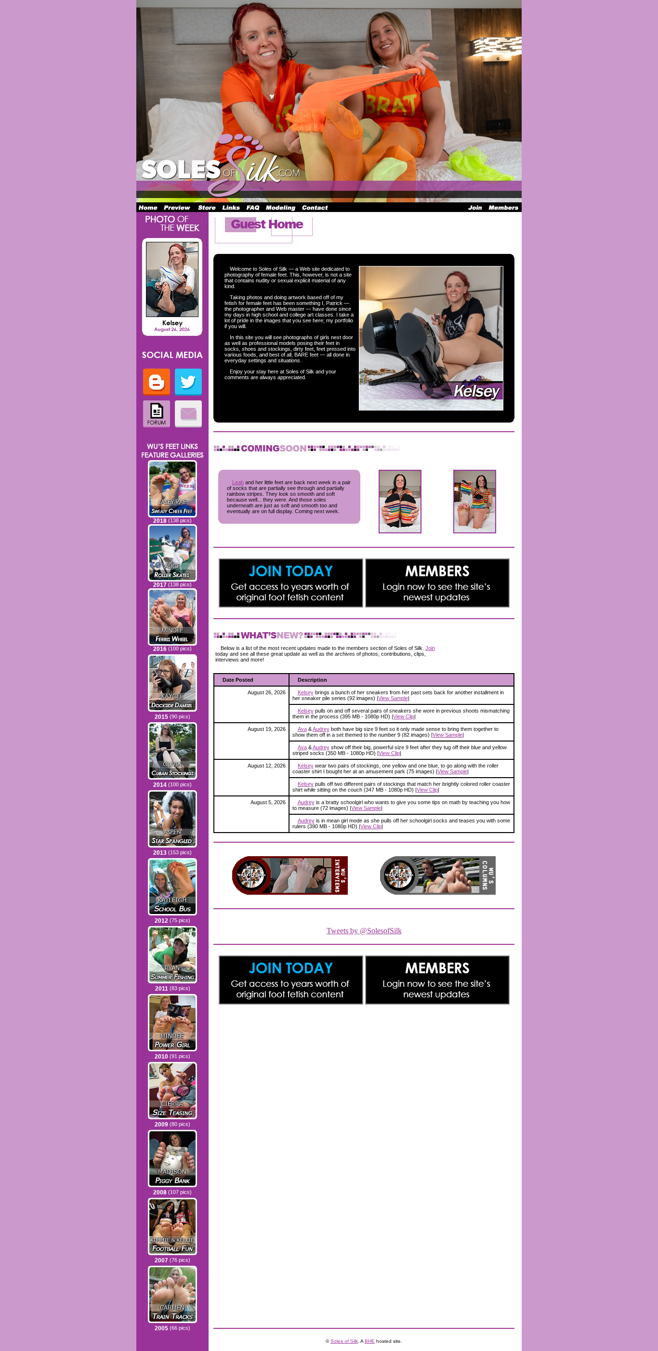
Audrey (321, 729)
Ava (302, 729)
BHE (370, 1341)
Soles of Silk (344, 1341)
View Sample (393, 698)
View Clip (403, 716)
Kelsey (306, 692)
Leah (238, 482)
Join (430, 648)
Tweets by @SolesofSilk (364, 931)
